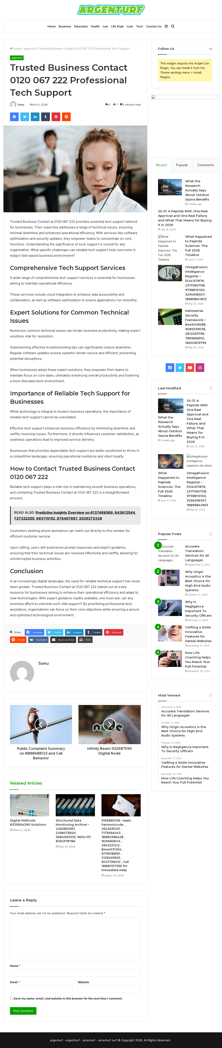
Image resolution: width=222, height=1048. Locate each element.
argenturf (30, 48)
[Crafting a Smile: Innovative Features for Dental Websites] (170, 633)
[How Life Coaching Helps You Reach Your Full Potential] (170, 659)
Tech (139, 26)
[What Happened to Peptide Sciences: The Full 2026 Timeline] (170, 248)
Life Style (117, 26)
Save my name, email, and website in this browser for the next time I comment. (68, 998)
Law (105, 26)
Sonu (21, 104)
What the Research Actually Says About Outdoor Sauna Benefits (197, 190)
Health (95, 26)
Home (51, 26)
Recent (161, 165)
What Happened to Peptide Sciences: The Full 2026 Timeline (198, 246)
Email (15, 982)
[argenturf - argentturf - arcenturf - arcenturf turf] (111, 9)
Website (83, 982)
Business (65, 26)
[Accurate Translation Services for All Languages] (170, 553)
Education (81, 26)
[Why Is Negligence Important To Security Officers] (170, 608)
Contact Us (154, 26)
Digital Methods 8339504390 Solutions (28, 823)
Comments (205, 165)
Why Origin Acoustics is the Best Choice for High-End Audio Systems (198, 581)
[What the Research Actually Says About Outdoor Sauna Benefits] (170, 187)
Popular (182, 165)
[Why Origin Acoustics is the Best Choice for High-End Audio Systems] (170, 578)
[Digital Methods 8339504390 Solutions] (29, 805)
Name (15, 966)
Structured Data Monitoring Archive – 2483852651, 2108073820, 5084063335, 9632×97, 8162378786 (73, 831)
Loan (130, 26)
